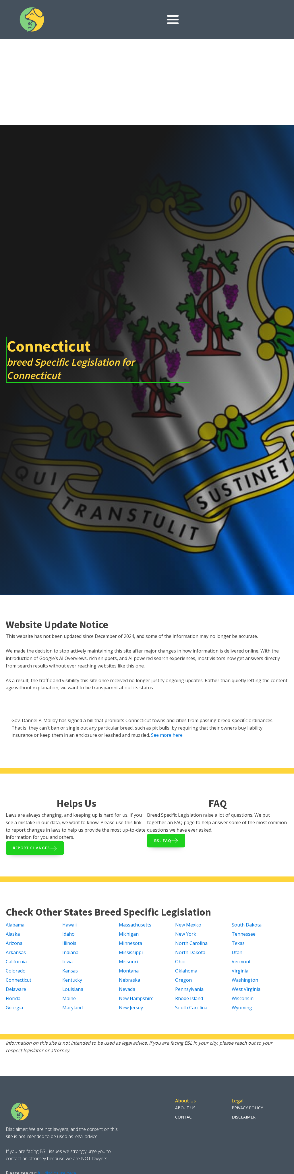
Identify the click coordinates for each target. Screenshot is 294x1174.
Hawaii (69, 925)
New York (185, 934)
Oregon (183, 980)
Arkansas (16, 952)
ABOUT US (185, 1107)
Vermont (241, 961)
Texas (238, 943)
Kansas (70, 971)
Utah (237, 952)
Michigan (129, 934)
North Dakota (190, 952)
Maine (69, 998)
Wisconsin (243, 998)
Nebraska (129, 980)
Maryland (72, 1007)
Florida (13, 998)
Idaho (68, 934)
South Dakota (247, 925)
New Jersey (131, 1007)
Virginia (240, 971)
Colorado (16, 971)
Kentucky (72, 980)
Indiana (70, 952)
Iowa (67, 961)
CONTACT (184, 1117)
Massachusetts (135, 925)
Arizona (14, 943)
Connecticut (18, 980)
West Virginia (246, 989)
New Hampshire (136, 998)
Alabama (15, 925)
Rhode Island (189, 998)
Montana (129, 971)
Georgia (14, 1007)
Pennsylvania (189, 989)
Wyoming (242, 1007)
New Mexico (188, 925)
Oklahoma (186, 971)
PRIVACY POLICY (247, 1107)
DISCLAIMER (244, 1117)
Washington (245, 980)
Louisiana (72, 989)
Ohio (180, 961)
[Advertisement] (147, 82)
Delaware (16, 989)
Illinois (69, 943)
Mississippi (131, 952)
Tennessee (244, 934)
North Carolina (191, 943)
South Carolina (191, 1007)
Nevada (127, 989)
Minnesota (130, 943)
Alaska (13, 934)
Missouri (128, 961)
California (16, 961)
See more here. (167, 735)
